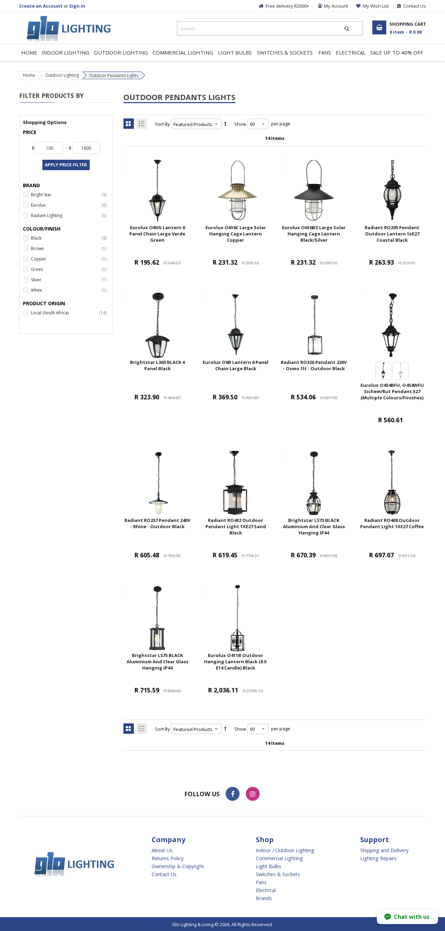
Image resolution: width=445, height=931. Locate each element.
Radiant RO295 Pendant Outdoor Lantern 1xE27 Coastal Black (392, 233)
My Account (336, 6)
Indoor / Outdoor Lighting (285, 850)
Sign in (77, 6)
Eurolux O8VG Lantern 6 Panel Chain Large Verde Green (157, 233)
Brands (264, 898)
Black (70, 238)
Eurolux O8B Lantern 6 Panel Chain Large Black (235, 365)
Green (70, 269)
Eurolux (70, 205)
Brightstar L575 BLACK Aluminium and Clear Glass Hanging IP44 (157, 661)
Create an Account (41, 6)
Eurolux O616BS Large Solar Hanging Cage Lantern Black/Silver (314, 233)
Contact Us (164, 874)
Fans (261, 882)
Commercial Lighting (279, 858)
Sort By (162, 124)
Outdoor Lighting (62, 75)
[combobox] (270, 28)
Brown (70, 248)
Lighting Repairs (378, 858)
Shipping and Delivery (384, 850)
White (70, 290)
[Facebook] (233, 794)
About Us (162, 850)
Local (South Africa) (70, 312)
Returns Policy (168, 858)
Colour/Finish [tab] (41, 228)
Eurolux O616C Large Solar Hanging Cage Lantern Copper (235, 233)
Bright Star (70, 194)
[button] (407, 916)
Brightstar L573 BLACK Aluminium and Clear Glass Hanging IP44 (314, 526)
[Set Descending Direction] (225, 124)
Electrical (266, 890)
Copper (70, 259)
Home (29, 75)
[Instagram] (253, 794)
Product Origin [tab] (44, 303)
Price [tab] (30, 132)
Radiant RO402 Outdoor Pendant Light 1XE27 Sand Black (235, 526)
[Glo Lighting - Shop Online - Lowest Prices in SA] (65, 17)
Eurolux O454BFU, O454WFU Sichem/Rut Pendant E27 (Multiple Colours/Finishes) (392, 391)
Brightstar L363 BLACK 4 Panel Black (157, 365)
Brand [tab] (31, 185)
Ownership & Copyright (178, 866)
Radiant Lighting (70, 215)
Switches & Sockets (278, 874)
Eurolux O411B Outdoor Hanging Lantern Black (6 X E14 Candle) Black (235, 661)
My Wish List (376, 6)
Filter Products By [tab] (51, 95)
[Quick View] (171, 215)
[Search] (347, 28)
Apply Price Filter (66, 165)
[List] (142, 123)
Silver (70, 279)
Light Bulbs (268, 866)
